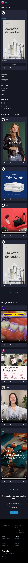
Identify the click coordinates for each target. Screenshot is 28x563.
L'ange (7, 387)
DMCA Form (4, 543)
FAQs (16, 527)
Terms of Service (6, 538)
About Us (17, 543)
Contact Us (18, 545)
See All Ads (14, 512)
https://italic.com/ (5, 60)
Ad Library (17, 530)
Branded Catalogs (6, 525)
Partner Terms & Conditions (5, 546)
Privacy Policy (5, 541)
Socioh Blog (18, 525)
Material (7, 430)
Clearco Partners (19, 541)
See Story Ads (14, 507)
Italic (7, 12)
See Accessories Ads (14, 503)
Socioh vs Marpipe (19, 532)
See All (14, 292)
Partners (17, 538)
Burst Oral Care (9, 307)
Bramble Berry (9, 351)
